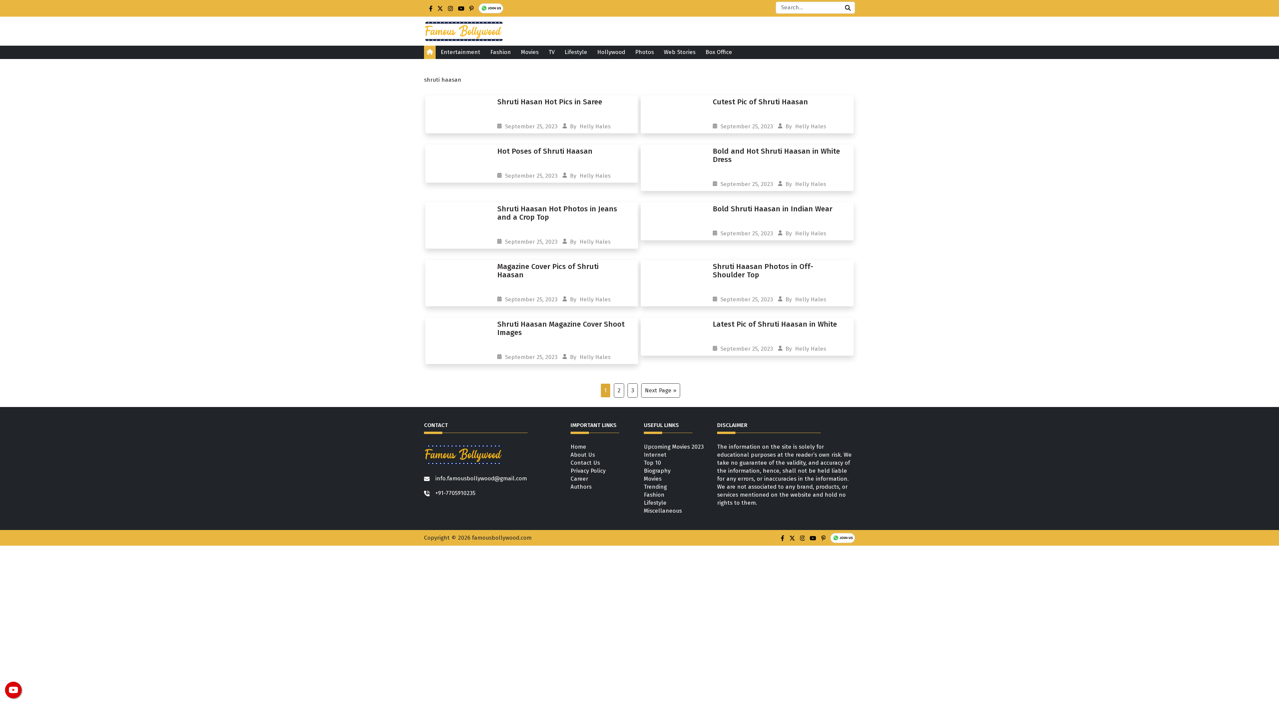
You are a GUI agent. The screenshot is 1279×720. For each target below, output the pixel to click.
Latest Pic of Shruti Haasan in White (775, 324)
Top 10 (652, 462)
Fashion (500, 52)
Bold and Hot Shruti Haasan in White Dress (776, 155)
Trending (655, 486)
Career (579, 478)
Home (578, 446)
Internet (655, 454)
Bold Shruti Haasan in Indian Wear (773, 208)
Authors (581, 486)
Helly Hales (595, 126)
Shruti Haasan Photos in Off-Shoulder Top (763, 270)
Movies (530, 52)
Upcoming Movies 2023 (674, 446)
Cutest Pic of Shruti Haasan (760, 101)
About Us (583, 454)
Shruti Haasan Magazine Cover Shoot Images (561, 328)
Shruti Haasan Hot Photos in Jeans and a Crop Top (557, 213)
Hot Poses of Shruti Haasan (546, 151)
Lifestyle (576, 52)
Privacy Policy (588, 470)
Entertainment (460, 52)
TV (552, 52)
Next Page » (660, 390)
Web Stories (679, 52)
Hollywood (611, 52)
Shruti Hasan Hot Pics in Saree (549, 101)
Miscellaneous (663, 510)
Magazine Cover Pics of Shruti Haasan (548, 270)
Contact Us (585, 462)
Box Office (718, 52)
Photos (644, 52)
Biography (657, 470)
